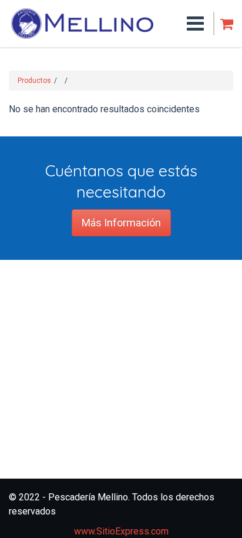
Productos (34, 80)
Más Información (121, 222)
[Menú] (180, 23)
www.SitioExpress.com (121, 531)
